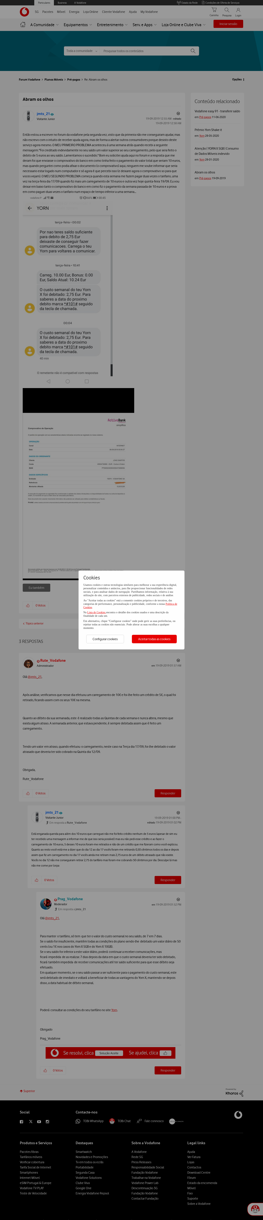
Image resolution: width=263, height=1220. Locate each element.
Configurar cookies (105, 639)
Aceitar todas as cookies (154, 639)
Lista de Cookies (96, 612)
